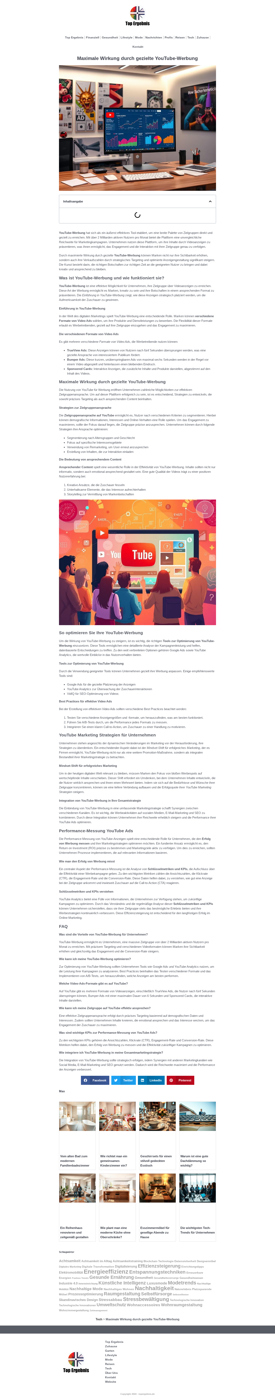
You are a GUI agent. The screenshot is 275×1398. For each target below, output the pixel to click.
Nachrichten (153, 37)
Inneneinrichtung (88, 1283)
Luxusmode (157, 1283)
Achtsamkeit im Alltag (96, 1261)
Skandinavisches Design (78, 1300)
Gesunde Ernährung (111, 1277)
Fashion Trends (80, 1278)
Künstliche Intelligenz (122, 1282)
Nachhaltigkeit (154, 1288)
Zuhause (203, 37)
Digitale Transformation (98, 1266)
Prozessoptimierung (85, 1294)
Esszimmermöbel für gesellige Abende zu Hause (155, 1232)
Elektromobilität (71, 1272)
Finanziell (92, 37)
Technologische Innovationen (77, 1305)
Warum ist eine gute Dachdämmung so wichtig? (194, 1160)
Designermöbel (206, 1261)
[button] (210, 201)
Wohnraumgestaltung (181, 1304)
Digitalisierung (126, 1266)
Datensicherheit (185, 1261)
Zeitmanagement (99, 1310)
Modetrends (182, 1282)
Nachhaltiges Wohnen (119, 1289)
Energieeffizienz (106, 1271)
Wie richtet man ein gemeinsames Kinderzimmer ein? (113, 1160)
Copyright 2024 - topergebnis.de (137, 1394)
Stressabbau (110, 1300)
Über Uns (111, 1372)
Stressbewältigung (146, 1299)
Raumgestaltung (122, 1293)
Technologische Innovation (187, 1300)
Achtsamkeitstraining (128, 1261)
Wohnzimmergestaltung (74, 1310)
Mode (139, 37)
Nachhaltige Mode (86, 1289)
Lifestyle (126, 37)
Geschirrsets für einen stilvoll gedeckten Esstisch (156, 1160)
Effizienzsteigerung (159, 1266)
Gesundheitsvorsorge (166, 1278)
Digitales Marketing (70, 1266)
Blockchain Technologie (159, 1261)
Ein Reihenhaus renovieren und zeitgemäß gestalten (74, 1232)
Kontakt (137, 46)
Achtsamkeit (70, 1261)
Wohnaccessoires (143, 1305)
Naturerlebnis (183, 1289)
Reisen (180, 37)
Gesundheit (110, 37)
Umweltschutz (111, 1304)
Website (110, 1381)
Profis (169, 37)
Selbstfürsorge (156, 1293)
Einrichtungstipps (192, 1266)
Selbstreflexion (181, 1294)
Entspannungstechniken (157, 1272)
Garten (109, 1350)
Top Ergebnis (74, 37)
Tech (190, 37)
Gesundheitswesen (191, 1277)
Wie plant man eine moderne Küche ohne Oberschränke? (115, 1232)
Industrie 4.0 (68, 1283)
